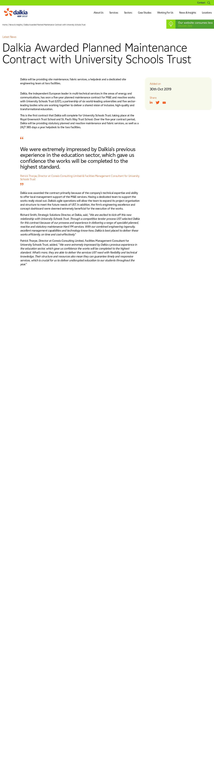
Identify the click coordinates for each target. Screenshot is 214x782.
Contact (201, 2)
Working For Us (165, 12)
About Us (98, 12)
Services (113, 12)
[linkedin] (151, 102)
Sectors (128, 12)
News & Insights (187, 12)
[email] (164, 103)
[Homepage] (15, 12)
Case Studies (144, 12)
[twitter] (157, 102)
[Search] (208, 2)
